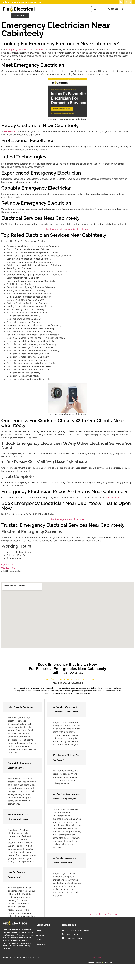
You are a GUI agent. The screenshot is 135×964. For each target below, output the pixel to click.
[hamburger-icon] (94, 9)
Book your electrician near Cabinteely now (67, 229)
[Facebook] (121, 2)
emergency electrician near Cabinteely (25, 49)
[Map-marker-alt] (130, 2)
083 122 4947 (112, 497)
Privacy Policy (96, 957)
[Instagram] (126, 2)
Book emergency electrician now (67, 519)
